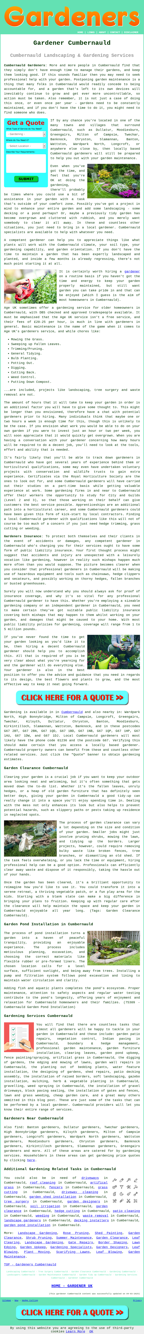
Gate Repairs (80, 1242)
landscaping (114, 208)
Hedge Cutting (30, 1300)
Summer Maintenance (74, 1238)
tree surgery (16, 1201)
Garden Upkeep (33, 1247)
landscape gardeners (22, 1220)
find (18, 1127)
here (31, 1160)
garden (64, 79)
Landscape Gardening (37, 1233)
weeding (42, 1216)
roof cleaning (43, 1182)
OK (91, 1331)
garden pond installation (27, 1225)
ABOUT (102, 32)
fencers (56, 1187)
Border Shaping (112, 1242)
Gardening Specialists (71, 1247)
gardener (37, 240)
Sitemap (6, 1300)
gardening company (20, 605)
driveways (90, 1178)
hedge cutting (67, 1211)
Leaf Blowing (109, 1252)
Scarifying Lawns (73, 1252)
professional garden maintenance (68, 1048)
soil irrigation (45, 1206)
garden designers (83, 1201)
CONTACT (115, 32)
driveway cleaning (80, 1192)
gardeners (124, 457)
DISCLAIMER (131, 32)
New (16, 1300)
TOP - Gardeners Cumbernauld (30, 1264)
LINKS (90, 32)
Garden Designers (112, 1247)
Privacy (137, 1300)
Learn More (75, 1331)
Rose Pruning (76, 1233)
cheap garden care (70, 1095)
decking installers (91, 1220)
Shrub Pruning (39, 1238)
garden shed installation (52, 1197)
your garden (105, 402)
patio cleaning (126, 1211)
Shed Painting (108, 1233)
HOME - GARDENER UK (72, 1286)
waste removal (95, 1216)
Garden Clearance (112, 1238)
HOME (80, 32)
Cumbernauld (72, 712)
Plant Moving (37, 1252)
